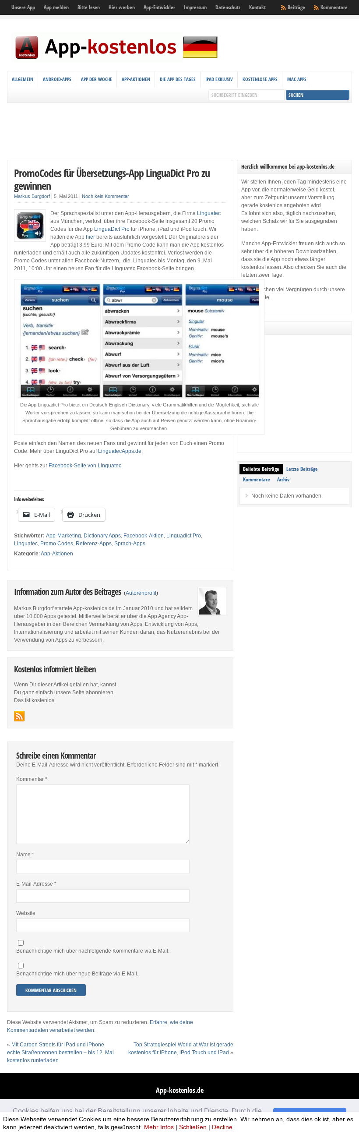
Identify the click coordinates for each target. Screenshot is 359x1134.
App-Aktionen (136, 79)
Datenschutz (227, 7)
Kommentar (31, 779)
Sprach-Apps (129, 544)
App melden (56, 7)
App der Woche (96, 79)
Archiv (283, 479)
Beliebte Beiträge (261, 469)
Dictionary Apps (102, 536)
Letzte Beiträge (302, 469)
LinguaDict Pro (112, 229)
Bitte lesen (88, 7)
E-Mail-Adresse (36, 884)
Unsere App (23, 7)
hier (91, 237)
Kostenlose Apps (260, 79)
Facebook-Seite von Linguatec (85, 466)
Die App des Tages (178, 79)
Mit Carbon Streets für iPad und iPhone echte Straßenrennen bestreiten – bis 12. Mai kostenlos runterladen (60, 1052)
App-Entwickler (159, 7)
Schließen (193, 1126)
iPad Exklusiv (219, 79)
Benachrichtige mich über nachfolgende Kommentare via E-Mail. (92, 951)
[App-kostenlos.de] (116, 60)
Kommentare (334, 7)
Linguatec (209, 213)
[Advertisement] (179, 131)
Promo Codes (56, 544)
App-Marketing (63, 536)
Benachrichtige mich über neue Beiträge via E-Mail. (77, 974)
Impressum (195, 7)
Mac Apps (296, 79)
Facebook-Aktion (143, 536)
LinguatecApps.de (119, 451)
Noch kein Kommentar (105, 196)
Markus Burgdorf (32, 196)
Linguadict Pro (183, 536)
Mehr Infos (159, 1126)
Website (25, 913)
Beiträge (296, 7)
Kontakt (257, 7)
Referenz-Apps (94, 544)
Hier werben (122, 7)
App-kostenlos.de (180, 1090)
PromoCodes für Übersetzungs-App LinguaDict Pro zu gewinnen (112, 179)
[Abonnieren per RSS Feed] (19, 716)
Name (25, 854)
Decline (222, 1126)
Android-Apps (57, 79)
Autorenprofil (141, 593)
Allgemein (22, 79)
